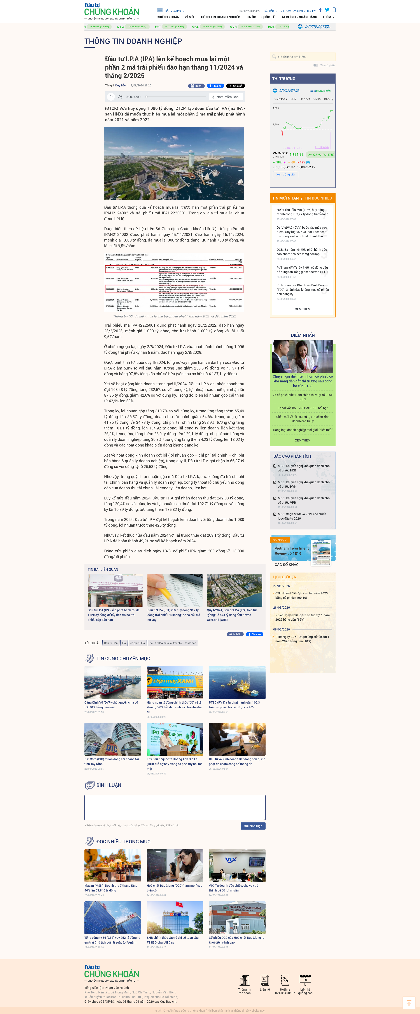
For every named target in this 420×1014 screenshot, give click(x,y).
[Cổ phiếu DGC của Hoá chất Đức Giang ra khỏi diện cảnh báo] (237, 917)
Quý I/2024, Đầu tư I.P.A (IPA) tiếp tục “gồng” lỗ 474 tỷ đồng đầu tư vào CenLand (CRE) (232, 615)
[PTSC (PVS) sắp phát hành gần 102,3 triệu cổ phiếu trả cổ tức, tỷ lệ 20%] (237, 682)
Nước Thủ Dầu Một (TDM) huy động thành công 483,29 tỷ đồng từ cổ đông (302, 212)
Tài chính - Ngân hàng (298, 17)
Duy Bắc (120, 85)
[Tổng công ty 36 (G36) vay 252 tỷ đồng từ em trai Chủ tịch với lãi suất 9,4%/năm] (112, 917)
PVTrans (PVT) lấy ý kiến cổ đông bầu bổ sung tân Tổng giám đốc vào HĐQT (302, 269)
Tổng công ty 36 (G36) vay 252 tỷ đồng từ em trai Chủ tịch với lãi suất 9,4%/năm (112, 939)
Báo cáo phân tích (292, 456)
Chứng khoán (168, 17)
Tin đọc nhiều (318, 198)
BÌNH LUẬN (108, 785)
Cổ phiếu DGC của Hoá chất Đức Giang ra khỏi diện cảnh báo (236, 939)
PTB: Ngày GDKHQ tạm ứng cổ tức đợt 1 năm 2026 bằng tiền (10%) (302, 639)
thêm (326, 17)
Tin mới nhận (285, 198)
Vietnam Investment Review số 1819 (292, 551)
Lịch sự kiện (284, 576)
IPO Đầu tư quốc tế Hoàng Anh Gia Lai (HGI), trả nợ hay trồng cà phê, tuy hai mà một (175, 764)
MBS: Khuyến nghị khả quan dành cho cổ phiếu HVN (304, 484)
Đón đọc (280, 539)
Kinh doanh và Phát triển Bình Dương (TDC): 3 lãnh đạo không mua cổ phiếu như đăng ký (303, 289)
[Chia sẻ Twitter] (325, 9)
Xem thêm (302, 309)
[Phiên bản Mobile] (332, 9)
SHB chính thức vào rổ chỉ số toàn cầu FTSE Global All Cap (173, 939)
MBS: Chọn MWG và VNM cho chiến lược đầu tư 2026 (302, 516)
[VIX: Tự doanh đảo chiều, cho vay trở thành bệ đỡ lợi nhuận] (237, 865)
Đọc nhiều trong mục (123, 841)
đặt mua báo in (174, 10)
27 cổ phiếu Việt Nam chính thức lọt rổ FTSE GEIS (303, 397)
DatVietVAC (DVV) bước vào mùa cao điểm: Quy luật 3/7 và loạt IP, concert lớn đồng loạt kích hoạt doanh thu (302, 231)
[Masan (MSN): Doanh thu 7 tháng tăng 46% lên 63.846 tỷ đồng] (112, 865)
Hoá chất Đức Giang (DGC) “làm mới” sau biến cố (174, 887)
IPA (124, 643)
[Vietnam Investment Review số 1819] (321, 553)
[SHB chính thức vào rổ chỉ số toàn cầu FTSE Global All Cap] (175, 917)
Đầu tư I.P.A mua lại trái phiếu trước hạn (172, 643)
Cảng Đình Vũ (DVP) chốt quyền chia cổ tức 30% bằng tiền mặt (111, 704)
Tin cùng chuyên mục (123, 658)
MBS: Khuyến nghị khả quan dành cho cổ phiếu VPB (304, 500)
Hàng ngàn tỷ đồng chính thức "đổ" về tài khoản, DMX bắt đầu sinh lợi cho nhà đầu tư (175, 707)
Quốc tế (268, 17)
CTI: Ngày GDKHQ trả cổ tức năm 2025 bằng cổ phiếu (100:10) (301, 595)
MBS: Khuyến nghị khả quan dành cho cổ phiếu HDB (304, 468)
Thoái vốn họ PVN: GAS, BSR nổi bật (303, 408)
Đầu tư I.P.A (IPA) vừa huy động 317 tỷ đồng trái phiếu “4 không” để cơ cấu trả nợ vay (173, 615)
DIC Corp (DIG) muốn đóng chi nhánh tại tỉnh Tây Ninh (111, 761)
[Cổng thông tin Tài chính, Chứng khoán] (111, 11)
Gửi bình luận (253, 826)
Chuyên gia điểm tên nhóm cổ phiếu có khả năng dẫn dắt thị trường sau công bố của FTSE (303, 381)
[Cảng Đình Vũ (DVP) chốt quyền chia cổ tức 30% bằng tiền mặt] (112, 682)
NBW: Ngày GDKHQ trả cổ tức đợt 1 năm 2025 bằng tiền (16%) (302, 617)
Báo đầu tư (270, 10)
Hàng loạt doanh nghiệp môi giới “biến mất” (303, 430)
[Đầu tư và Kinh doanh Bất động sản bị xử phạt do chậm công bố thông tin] (237, 739)
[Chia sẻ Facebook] (319, 9)
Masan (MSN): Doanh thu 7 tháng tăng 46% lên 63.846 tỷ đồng (110, 887)
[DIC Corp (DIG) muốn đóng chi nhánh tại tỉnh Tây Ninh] (112, 739)
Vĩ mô (189, 17)
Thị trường (283, 78)
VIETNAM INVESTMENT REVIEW (298, 10)
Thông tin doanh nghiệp (219, 17)
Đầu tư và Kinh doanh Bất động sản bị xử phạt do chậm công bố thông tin (236, 761)
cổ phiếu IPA (137, 643)
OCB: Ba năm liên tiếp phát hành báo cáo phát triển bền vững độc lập (302, 251)
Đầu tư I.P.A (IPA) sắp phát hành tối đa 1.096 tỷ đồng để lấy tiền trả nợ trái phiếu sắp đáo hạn (114, 615)
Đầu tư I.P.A (111, 643)
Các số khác (287, 564)
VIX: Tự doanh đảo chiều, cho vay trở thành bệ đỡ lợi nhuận (234, 887)
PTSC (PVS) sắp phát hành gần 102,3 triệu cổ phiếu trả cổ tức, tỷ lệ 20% (234, 704)
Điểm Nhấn (303, 335)
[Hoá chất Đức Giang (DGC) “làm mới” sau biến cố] (175, 865)
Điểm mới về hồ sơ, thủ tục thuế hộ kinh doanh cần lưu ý (302, 419)
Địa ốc (250, 17)
